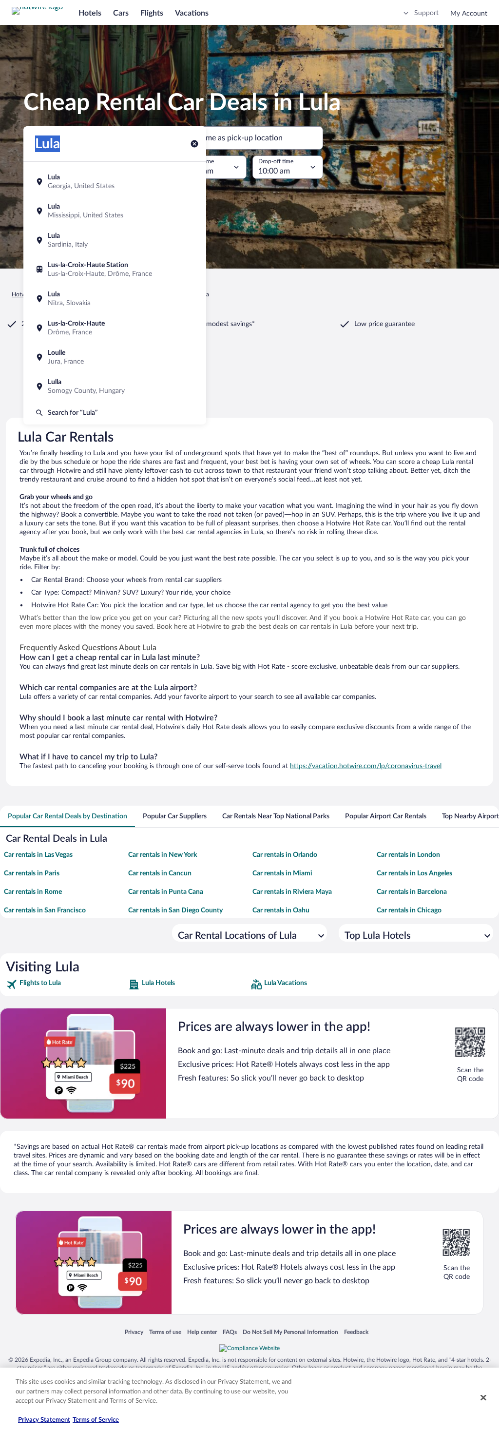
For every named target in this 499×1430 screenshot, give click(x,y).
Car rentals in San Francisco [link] (45, 910)
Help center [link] (202, 1332)
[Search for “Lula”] (114, 413)
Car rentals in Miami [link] (282, 873)
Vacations (192, 13)
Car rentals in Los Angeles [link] (414, 873)
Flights (151, 13)
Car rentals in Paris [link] (31, 873)
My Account (468, 13)
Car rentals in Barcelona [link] (412, 892)
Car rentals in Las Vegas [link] (38, 854)
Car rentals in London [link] (408, 854)
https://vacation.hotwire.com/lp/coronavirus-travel (365, 766)
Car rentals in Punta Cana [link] (165, 892)
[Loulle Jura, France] (114, 357)
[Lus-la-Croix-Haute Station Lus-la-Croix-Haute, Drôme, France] (114, 269)
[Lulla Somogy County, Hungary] (114, 386)
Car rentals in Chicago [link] (409, 910)
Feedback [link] (356, 1332)
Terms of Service (96, 1420)
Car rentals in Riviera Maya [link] (292, 892)
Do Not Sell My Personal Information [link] (290, 1332)
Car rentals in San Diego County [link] (175, 910)
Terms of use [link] (165, 1332)
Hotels (89, 13)
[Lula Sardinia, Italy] (114, 240)
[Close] (483, 1398)
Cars (121, 13)
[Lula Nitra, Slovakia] (114, 298)
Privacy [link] (134, 1332)
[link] (66, 984)
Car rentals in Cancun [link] (160, 873)
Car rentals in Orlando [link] (284, 854)
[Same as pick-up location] (249, 138)
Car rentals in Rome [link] (33, 892)
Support (426, 13)
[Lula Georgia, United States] (114, 181)
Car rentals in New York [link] (162, 854)
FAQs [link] (230, 1332)
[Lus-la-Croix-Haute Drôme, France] (114, 328)
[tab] (67, 816)
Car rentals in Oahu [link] (280, 910)
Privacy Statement (44, 1420)
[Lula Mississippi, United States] (114, 211)
